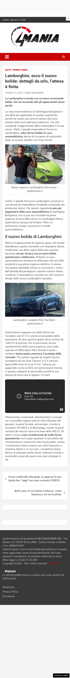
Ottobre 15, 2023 (14, 92)
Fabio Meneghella (34, 92)
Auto (8, 70)
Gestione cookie (61, 675)
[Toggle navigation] (7, 57)
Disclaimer (9, 596)
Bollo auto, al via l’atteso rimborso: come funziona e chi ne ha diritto (38, 492)
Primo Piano (20, 70)
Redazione (8, 587)
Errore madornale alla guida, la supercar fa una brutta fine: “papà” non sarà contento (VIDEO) (34, 478)
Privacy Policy (10, 591)
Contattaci (54, 563)
